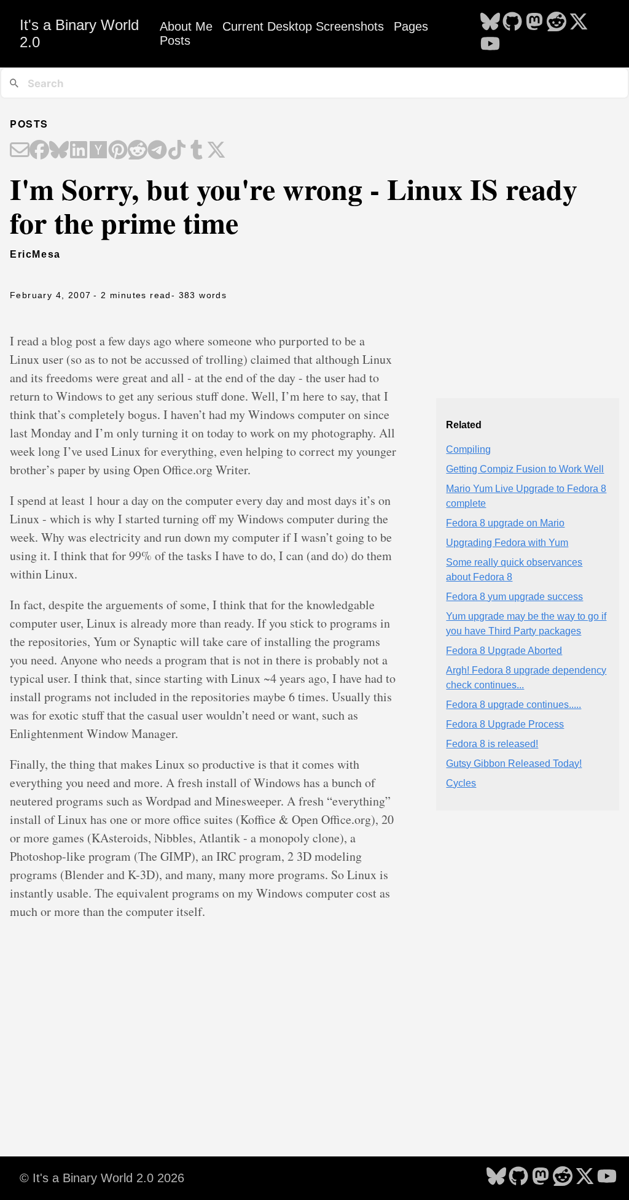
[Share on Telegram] (157, 151)
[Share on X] (216, 151)
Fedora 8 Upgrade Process (505, 724)
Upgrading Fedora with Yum (507, 542)
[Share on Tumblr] (196, 151)
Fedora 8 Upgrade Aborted (504, 650)
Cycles (461, 783)
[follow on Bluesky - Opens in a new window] (490, 23)
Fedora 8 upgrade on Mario (505, 523)
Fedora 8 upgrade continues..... (513, 704)
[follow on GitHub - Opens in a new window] (512, 23)
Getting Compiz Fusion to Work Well (525, 469)
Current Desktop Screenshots (303, 26)
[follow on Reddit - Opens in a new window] (556, 23)
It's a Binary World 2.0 (79, 33)
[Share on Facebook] (39, 151)
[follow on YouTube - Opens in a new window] (490, 45)
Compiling (468, 449)
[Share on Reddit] (137, 151)
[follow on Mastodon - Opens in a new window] (534, 23)
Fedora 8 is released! (492, 744)
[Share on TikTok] (177, 151)
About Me (186, 26)
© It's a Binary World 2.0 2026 (102, 1178)
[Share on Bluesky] (59, 151)
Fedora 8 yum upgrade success (514, 596)
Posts (175, 40)
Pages (411, 26)
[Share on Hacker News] (98, 151)
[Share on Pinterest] (118, 151)
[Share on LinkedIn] (78, 151)
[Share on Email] (19, 151)
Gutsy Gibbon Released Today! (514, 763)
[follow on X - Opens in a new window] (578, 23)
